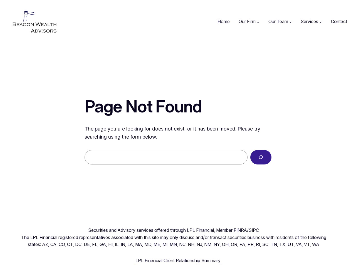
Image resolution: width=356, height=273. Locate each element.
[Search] (260, 157)
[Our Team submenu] (290, 21)
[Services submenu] (320, 21)
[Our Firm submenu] (258, 21)
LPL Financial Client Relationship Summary (178, 260)
